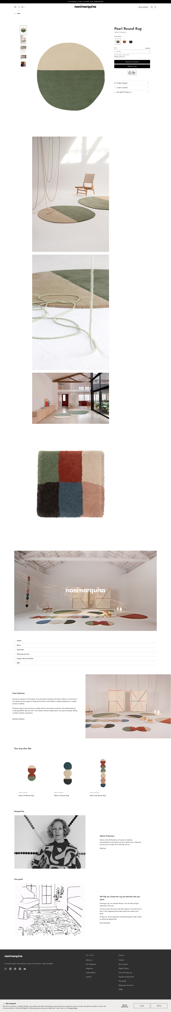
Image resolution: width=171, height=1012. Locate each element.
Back (18, 13)
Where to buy (132, 66)
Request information (132, 62)
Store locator (123, 964)
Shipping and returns (126, 985)
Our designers (91, 964)
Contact (121, 960)
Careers (88, 977)
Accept (142, 1006)
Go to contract (143, 7)
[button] (16, 7)
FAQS (121, 989)
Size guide (147, 48)
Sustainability (90, 972)
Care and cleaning (125, 972)
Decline (159, 1006)
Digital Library (124, 968)
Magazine (89, 968)
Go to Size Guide (105, 923)
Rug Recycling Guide (126, 977)
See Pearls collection (18, 719)
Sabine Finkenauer (120, 32)
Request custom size (119, 56)
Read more (103, 848)
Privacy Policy (72, 1008)
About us (89, 960)
